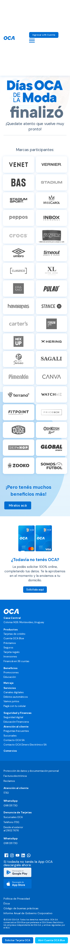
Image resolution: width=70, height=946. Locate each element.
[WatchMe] (51, 394)
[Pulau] (51, 288)
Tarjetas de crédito (14, 633)
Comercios (10, 750)
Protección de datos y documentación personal (31, 770)
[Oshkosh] (51, 430)
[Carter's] (18, 324)
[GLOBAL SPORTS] (51, 447)
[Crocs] (18, 236)
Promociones (11, 672)
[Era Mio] (18, 288)
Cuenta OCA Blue (14, 638)
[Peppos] (18, 218)
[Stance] (51, 306)
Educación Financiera (16, 721)
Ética (7, 903)
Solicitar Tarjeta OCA (17, 940)
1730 (6, 792)
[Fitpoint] (18, 412)
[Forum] (51, 324)
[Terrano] (18, 394)
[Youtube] (17, 855)
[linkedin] (23, 855)
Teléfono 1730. (12, 822)
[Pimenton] (18, 377)
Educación (10, 677)
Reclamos (9, 781)
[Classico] (18, 271)
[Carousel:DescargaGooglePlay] (18, 872)
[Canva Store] (51, 377)
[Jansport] (51, 359)
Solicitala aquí (35, 589)
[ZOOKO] (18, 465)
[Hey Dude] (18, 430)
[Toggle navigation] (32, 40)
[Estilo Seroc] (18, 359)
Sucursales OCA (13, 817)
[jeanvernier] (51, 164)
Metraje (8, 683)
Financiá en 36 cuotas (16, 661)
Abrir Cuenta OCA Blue (51, 940)
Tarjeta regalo (12, 652)
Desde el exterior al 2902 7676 (13, 829)
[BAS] (18, 182)
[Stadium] (51, 182)
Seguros (8, 647)
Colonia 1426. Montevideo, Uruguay (24, 622)
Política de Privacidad (17, 898)
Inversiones (10, 656)
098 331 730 (11, 805)
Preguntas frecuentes (16, 731)
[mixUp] (18, 341)
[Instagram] (12, 855)
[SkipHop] (18, 447)
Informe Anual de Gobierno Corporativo (28, 913)
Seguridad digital (13, 717)
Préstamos (10, 643)
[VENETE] (18, 164)
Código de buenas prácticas (21, 908)
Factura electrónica (15, 776)
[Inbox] (51, 218)
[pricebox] (51, 412)
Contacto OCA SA (14, 740)
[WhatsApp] (29, 855)
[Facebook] (6, 855)
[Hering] (51, 341)
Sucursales (10, 735)
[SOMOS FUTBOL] (51, 465)
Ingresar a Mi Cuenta (43, 34)
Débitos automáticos (16, 696)
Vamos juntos (11, 701)
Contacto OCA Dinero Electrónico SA (25, 744)
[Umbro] (18, 253)
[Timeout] (51, 253)
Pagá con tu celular (15, 706)
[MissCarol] (51, 200)
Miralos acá (18, 505)
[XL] (51, 271)
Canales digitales (14, 692)
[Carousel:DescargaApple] (18, 883)
